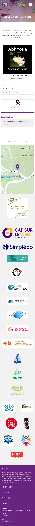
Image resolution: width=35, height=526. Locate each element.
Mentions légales (7, 498)
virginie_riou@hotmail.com (18, 107)
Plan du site (5, 493)
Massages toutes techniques (15, 122)
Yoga (6, 124)
